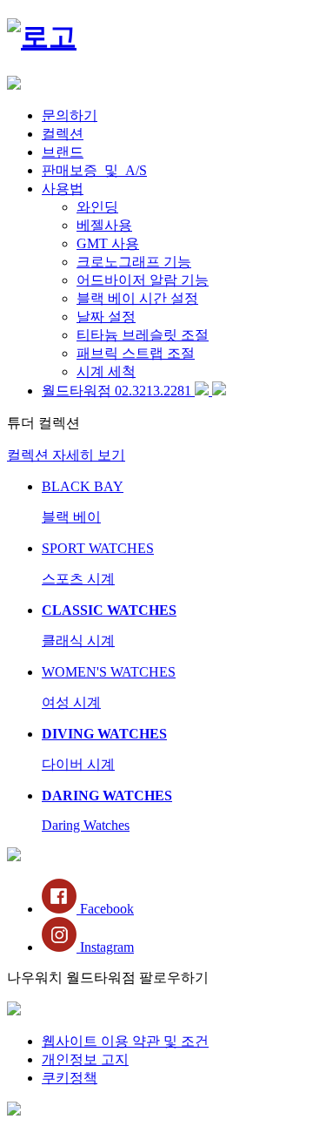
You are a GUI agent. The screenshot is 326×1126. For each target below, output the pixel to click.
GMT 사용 (108, 243)
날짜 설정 (106, 316)
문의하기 (69, 115)
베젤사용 (104, 225)
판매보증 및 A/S (94, 170)
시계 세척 (106, 371)
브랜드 (62, 152)
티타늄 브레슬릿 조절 (143, 334)
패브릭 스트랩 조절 (136, 353)
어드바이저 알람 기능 (143, 280)
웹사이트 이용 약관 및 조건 (125, 1041)
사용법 (62, 188)
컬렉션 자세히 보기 (66, 455)
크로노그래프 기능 (134, 261)
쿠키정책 (69, 1077)
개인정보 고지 (85, 1059)
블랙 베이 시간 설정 (137, 298)
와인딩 (97, 206)
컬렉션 (62, 133)
